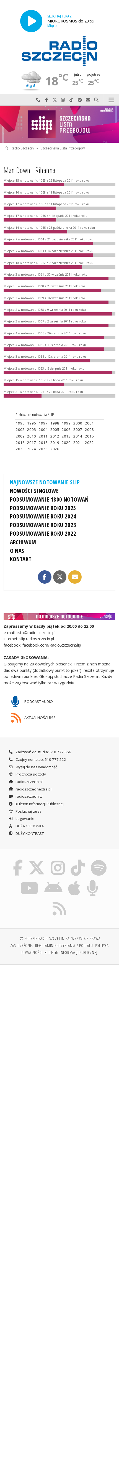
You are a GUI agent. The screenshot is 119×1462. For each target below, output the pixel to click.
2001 (89, 423)
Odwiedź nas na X (55, 100)
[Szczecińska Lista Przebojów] (59, 124)
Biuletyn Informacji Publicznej (39, 803)
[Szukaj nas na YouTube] (29, 881)
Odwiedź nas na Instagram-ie (63, 100)
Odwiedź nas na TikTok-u (71, 100)
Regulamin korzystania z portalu (64, 945)
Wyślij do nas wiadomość (88, 100)
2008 (89, 429)
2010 (31, 436)
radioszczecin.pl (29, 781)
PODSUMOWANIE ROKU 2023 (43, 525)
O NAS (17, 551)
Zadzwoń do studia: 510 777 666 (43, 751)
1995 (20, 423)
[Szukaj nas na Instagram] (58, 860)
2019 (54, 442)
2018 (43, 442)
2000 (77, 423)
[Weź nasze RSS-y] (60, 901)
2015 (89, 436)
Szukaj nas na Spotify (80, 100)
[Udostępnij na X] (59, 577)
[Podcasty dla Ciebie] (93, 881)
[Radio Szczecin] (59, 51)
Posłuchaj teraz (28, 811)
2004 (43, 429)
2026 (54, 448)
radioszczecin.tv (29, 796)
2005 (54, 429)
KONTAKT (21, 559)
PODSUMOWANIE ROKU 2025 (43, 508)
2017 (31, 442)
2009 (20, 436)
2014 (77, 436)
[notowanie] (59, 616)
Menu (111, 100)
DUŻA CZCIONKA (29, 825)
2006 (66, 429)
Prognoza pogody (30, 774)
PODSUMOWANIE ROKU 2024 (43, 516)
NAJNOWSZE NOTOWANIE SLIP (45, 482)
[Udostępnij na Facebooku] (44, 577)
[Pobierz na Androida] (53, 881)
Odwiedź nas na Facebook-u (46, 100)
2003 (31, 429)
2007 (77, 429)
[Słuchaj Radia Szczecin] (31, 21)
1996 (31, 423)
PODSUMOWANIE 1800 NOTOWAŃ (49, 499)
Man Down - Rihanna (30, 170)
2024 (31, 448)
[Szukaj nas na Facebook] (18, 860)
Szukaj (96, 100)
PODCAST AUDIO (38, 701)
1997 (43, 423)
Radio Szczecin (22, 148)
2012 (54, 436)
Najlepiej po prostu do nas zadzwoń (38, 100)
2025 (43, 448)
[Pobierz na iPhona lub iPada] (74, 881)
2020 (66, 442)
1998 (54, 423)
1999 (66, 423)
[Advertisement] (59, 1031)
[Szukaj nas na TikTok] (78, 860)
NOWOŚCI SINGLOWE (34, 491)
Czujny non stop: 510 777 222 (40, 759)
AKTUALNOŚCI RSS (40, 717)
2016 (20, 442)
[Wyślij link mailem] (74, 577)
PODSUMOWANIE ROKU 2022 (43, 533)
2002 (20, 429)
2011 (43, 436)
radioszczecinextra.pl (33, 789)
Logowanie (24, 818)
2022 (89, 442)
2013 (66, 436)
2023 (20, 448)
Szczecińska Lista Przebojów (63, 148)
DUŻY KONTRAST (29, 833)
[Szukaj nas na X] (37, 860)
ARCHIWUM (23, 542)
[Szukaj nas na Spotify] (98, 860)
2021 (77, 442)
